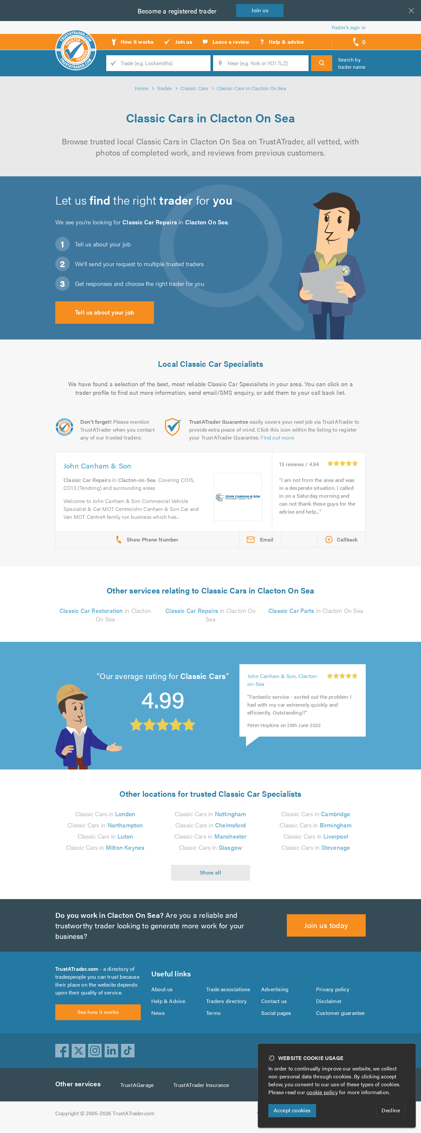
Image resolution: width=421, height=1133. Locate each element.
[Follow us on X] (79, 1051)
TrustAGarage (137, 1085)
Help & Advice (168, 1001)
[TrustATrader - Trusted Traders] (75, 39)
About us (162, 989)
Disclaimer (329, 1001)
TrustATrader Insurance (201, 1085)
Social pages (276, 1013)
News (158, 1013)
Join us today (326, 925)
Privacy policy (332, 989)
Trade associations (228, 989)
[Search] (321, 63)
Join (259, 10)
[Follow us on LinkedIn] (111, 1051)
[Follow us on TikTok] (128, 1051)
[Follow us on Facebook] (62, 1051)
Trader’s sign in (348, 27)
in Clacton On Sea (105, 614)
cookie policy (322, 1092)
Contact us (274, 1001)
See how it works (98, 1012)
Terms (213, 1013)
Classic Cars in (105, 814)
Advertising (274, 989)
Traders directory (226, 1001)
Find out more (277, 437)
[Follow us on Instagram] (95, 1051)
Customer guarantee (340, 1013)
